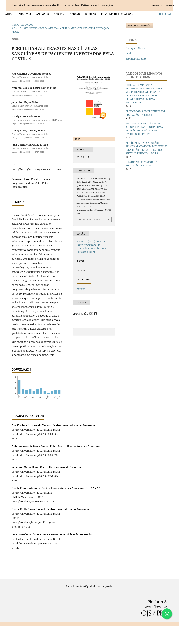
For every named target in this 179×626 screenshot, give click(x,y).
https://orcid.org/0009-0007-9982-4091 (28, 109)
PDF (80, 139)
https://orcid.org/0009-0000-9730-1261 (28, 123)
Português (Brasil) (136, 48)
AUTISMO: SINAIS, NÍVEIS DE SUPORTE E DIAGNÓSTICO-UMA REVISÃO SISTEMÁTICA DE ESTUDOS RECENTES (144, 129)
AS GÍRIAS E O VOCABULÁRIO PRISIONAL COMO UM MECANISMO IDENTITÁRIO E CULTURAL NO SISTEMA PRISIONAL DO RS (146, 148)
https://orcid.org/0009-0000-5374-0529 (28, 95)
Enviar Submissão (139, 25)
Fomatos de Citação (89, 219)
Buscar (166, 14)
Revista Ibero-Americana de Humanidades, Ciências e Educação (62, 5)
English (130, 53)
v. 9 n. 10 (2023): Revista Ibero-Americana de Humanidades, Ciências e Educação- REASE (60, 30)
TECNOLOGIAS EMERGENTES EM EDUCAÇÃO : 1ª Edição (145, 113)
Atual (9, 14)
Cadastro (157, 4)
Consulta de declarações (118, 14)
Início (15, 24)
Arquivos (25, 14)
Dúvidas (90, 14)
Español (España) (136, 58)
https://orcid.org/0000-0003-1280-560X (28, 138)
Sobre (58, 14)
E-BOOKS (74, 14)
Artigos (81, 289)
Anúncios (42, 14)
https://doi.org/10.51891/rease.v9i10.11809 (36, 169)
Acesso (170, 4)
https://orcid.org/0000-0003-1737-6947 (28, 152)
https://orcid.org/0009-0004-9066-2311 (28, 81)
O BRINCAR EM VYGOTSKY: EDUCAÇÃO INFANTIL (142, 163)
